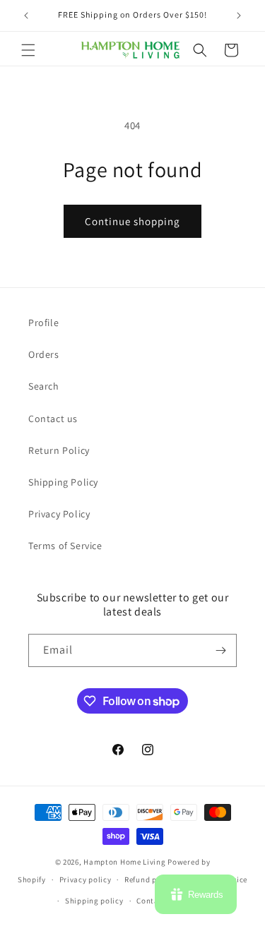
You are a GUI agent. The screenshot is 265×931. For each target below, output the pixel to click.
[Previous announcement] (26, 15)
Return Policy (59, 450)
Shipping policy (94, 901)
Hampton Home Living (124, 862)
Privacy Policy (59, 513)
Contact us (53, 418)
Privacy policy (85, 879)
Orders (43, 354)
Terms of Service (65, 545)
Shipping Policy (63, 482)
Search (43, 386)
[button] (28, 50)
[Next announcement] (238, 15)
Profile (43, 322)
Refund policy (149, 879)
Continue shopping (132, 221)
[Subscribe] (220, 650)
